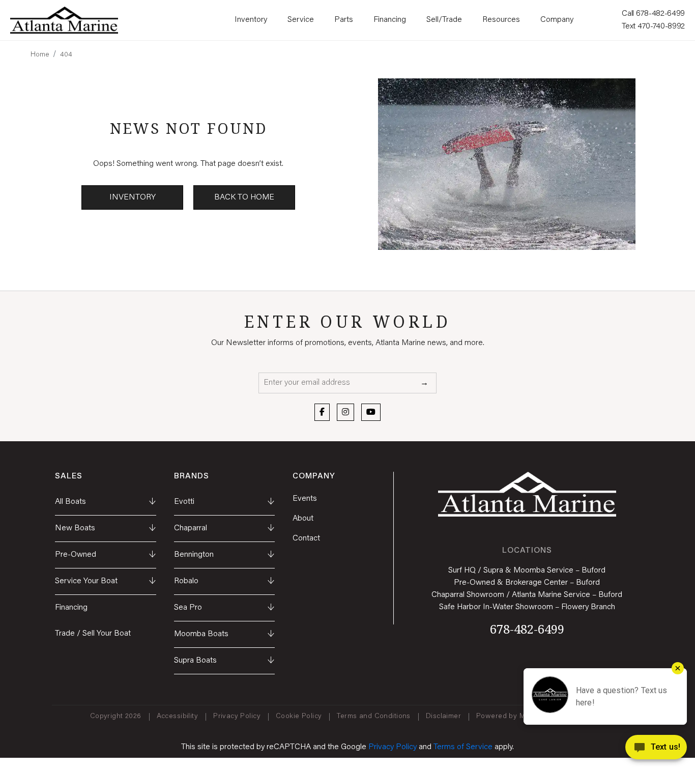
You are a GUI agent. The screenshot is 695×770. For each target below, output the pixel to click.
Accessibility (177, 716)
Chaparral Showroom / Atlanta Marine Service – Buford (526, 595)
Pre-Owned (105, 555)
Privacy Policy (236, 716)
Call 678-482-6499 (653, 14)
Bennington (224, 555)
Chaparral (224, 528)
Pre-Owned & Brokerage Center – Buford (527, 583)
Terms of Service (463, 747)
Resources (501, 20)
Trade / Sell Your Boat (93, 634)
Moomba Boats (224, 634)
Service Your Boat (105, 581)
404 (66, 55)
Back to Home (244, 197)
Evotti (224, 502)
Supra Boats (224, 661)
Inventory (251, 20)
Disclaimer (443, 716)
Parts (343, 20)
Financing (389, 20)
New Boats (105, 528)
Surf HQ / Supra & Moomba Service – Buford (526, 570)
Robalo (224, 581)
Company (556, 20)
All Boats (105, 502)
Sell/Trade (444, 20)
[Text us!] (656, 749)
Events (305, 499)
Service (300, 20)
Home (40, 55)
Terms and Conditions (373, 716)
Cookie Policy (299, 716)
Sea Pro (224, 608)
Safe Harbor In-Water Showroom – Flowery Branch (527, 607)
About (303, 519)
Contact (306, 538)
